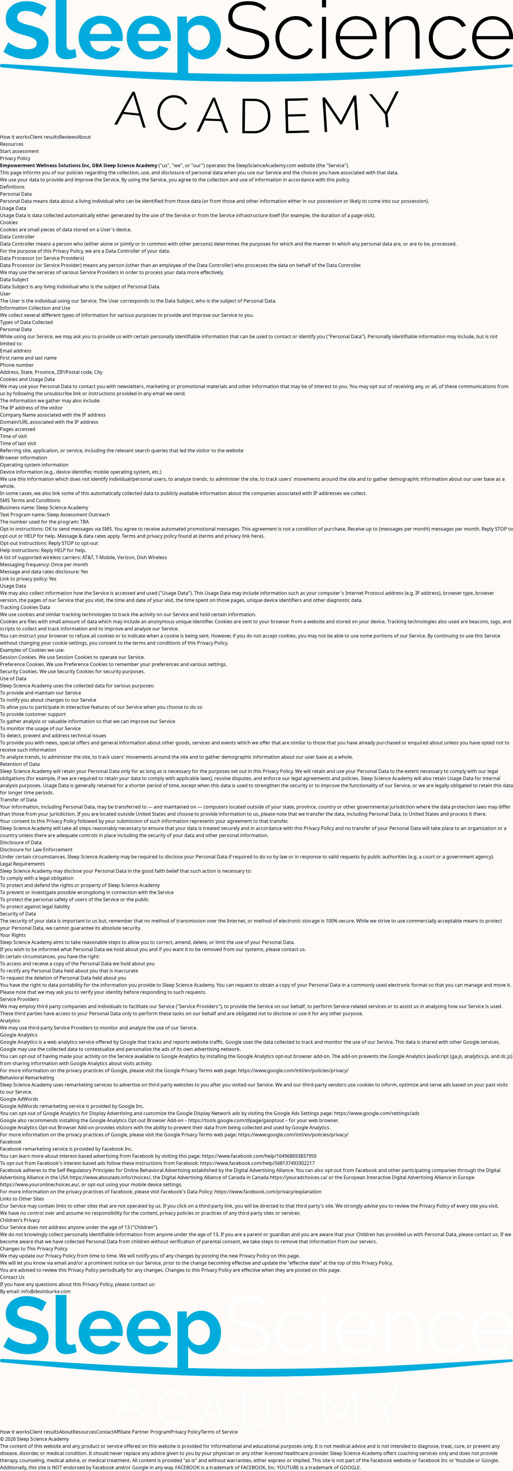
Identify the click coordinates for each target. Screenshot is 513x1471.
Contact (105, 1432)
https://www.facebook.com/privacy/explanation (268, 1191)
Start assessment (19, 151)
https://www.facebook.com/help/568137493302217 (257, 1163)
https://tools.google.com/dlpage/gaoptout (236, 1120)
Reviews (68, 137)
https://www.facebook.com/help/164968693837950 (259, 1156)
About (84, 137)
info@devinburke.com (46, 1291)
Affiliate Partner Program (142, 1432)
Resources (11, 144)
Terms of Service (219, 1432)
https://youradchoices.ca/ (298, 1177)
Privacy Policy (185, 1432)
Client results (44, 137)
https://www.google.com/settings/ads (376, 1113)
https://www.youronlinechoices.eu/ (39, 1184)
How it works (15, 137)
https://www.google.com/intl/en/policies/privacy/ (293, 1070)
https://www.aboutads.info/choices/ (110, 1177)
